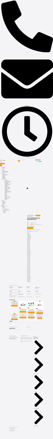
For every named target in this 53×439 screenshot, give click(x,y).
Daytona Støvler (4, 202)
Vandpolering (5, 211)
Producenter (5, 209)
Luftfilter (6, 193)
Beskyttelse (3, 204)
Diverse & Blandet (7, 184)
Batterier (6, 180)
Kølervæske (3, 177)
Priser (3, 207)
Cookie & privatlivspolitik (12, 428)
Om (2, 208)
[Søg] (19, 161)
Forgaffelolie (4, 175)
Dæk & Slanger (29, 286)
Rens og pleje (37, 291)
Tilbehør (3, 203)
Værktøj (6, 199)
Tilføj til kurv (14, 305)
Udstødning (3, 201)
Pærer (6, 196)
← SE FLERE (38, 215)
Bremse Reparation (37, 229)
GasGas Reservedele (7, 187)
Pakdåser (36, 288)
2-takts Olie (3, 173)
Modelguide (2, 205)
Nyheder (3, 210)
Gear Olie (3, 176)
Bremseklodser (7, 182)
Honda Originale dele (5, 172)
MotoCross (6, 194)
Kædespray (19, 291)
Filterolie (11, 291)
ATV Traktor (3, 168)
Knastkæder (6, 189)
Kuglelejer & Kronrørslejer (8, 191)
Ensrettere (6, 186)
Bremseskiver (6, 183)
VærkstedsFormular (4, 206)
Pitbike (3, 170)
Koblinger (6, 190)
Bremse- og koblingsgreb (8, 181)
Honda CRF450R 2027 (5, 171)
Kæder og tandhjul (37, 287)
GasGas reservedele (20, 294)
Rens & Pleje (4, 178)
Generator (3, 167)
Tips (4, 212)
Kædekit (6, 192)
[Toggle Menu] (1, 164)
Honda (2, 169)
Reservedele (2, 179)
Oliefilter (6, 195)
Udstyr (2, 200)
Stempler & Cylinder (7, 197)
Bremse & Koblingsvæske (5, 174)
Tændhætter (6, 198)
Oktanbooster (28, 291)
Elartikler (6, 185)
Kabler (6, 188)
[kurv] (27, 188)
